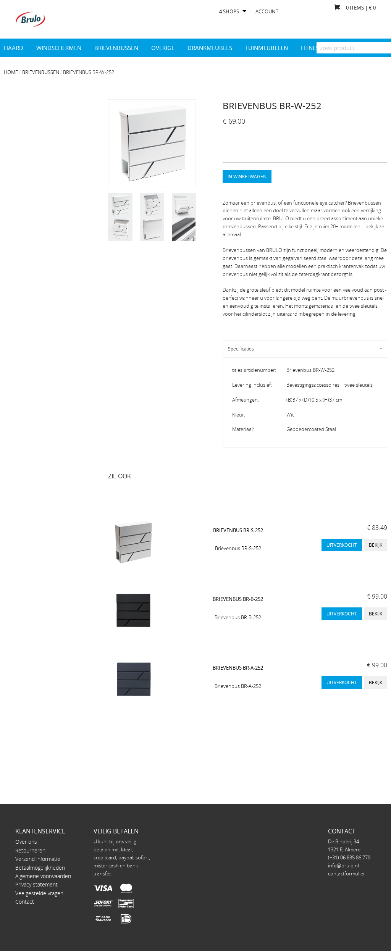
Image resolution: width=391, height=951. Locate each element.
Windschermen (58, 48)
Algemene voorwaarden (43, 876)
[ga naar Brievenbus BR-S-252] (133, 541)
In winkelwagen (247, 176)
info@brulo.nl (343, 865)
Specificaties (241, 349)
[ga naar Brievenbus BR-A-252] (133, 679)
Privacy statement (36, 884)
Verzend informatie (37, 858)
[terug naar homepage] (30, 18)
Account (266, 11)
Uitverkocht (341, 545)
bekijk (375, 545)
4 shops (229, 11)
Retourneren (30, 850)
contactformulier (346, 873)
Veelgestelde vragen (39, 893)
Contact (24, 901)
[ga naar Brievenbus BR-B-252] (133, 610)
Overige (162, 48)
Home (11, 72)
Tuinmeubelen (266, 48)
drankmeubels (209, 48)
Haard (13, 48)
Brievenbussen (116, 48)
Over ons (26, 841)
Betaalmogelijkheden (40, 867)
